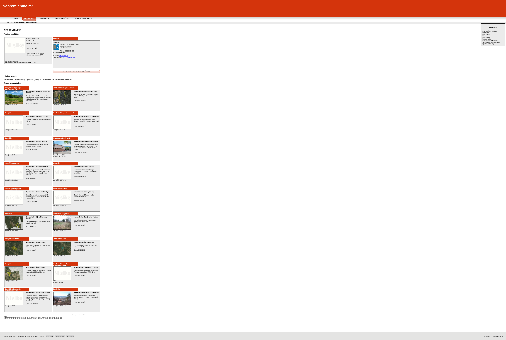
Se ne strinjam (60, 336)
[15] (39, 318)
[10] (25, 318)
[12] (30, 318)
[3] (11, 318)
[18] (47, 318)
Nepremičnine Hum (48, 79)
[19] (50, 318)
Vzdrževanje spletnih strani (491, 42)
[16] (41, 318)
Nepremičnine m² (18, 6)
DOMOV (9, 23)
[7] (19, 318)
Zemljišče (17, 79)
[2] (9, 318)
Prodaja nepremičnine (27, 79)
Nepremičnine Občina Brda (63, 79)
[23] (61, 318)
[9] (23, 318)
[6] (17, 318)
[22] (58, 318)
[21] (55, 318)
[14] (36, 318)
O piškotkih (70, 336)
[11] (28, 318)
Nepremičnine (8, 79)
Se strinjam (49, 336)
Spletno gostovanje (488, 44)
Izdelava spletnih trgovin (490, 40)
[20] (53, 318)
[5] (15, 318)
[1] (7, 318)
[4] (13, 318)
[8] (21, 318)
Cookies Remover (498, 336)
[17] (44, 318)
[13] (33, 318)
